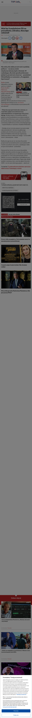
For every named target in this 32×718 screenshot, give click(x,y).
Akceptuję (16, 710)
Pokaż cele (15, 715)
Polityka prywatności (21, 694)
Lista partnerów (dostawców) (9, 707)
